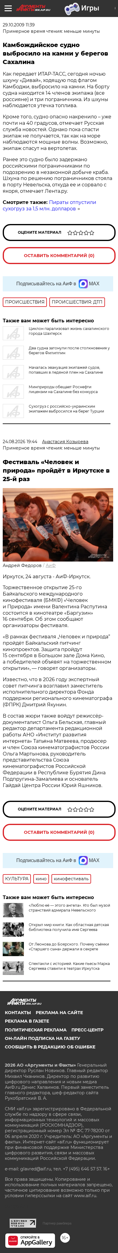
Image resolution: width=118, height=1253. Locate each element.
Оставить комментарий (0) (59, 255)
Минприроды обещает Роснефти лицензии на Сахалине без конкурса (63, 389)
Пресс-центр (87, 1030)
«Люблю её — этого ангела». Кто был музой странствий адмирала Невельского (69, 907)
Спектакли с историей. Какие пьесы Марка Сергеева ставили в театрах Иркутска (69, 966)
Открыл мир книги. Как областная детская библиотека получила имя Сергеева (69, 927)
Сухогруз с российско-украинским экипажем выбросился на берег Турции (66, 408)
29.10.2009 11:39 (19, 25)
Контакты (18, 1012)
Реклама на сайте (59, 1012)
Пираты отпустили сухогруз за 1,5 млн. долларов (49, 205)
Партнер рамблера (57, 1223)
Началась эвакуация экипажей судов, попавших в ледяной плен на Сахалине (66, 370)
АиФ (51, 565)
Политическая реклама (36, 1030)
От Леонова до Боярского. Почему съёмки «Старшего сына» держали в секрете (69, 946)
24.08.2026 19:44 (20, 441)
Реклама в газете (27, 1021)
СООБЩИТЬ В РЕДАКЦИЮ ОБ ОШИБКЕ (50, 1047)
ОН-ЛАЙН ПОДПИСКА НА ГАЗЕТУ (42, 1038)
